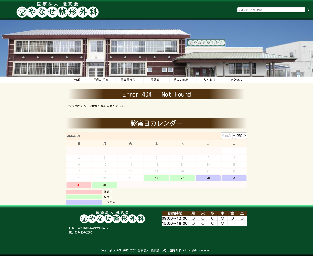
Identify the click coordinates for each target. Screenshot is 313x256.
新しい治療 (180, 79)
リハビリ (210, 79)
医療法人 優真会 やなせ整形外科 (160, 250)
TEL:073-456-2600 (80, 232)
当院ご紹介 (101, 79)
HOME (77, 79)
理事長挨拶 (127, 79)
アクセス (236, 79)
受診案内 (156, 79)
